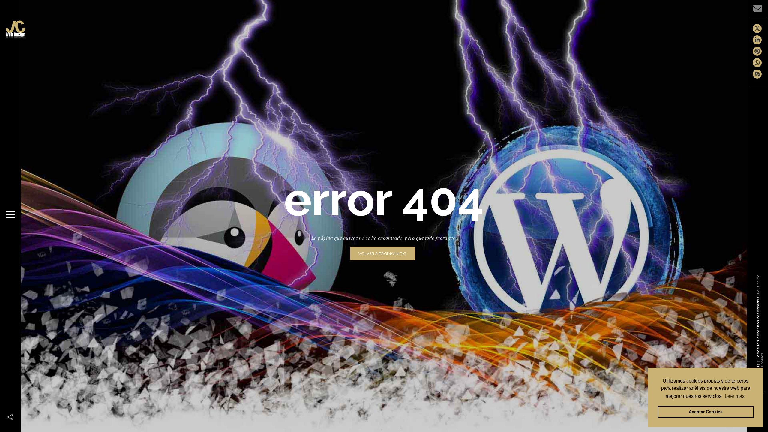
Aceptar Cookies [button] (706, 411)
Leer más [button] (735, 396)
